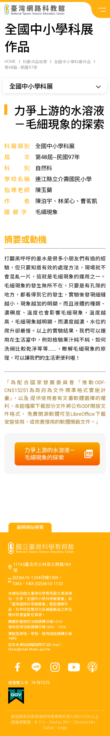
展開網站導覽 (30, 527)
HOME (10, 61)
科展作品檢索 (35, 62)
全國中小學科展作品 (72, 62)
